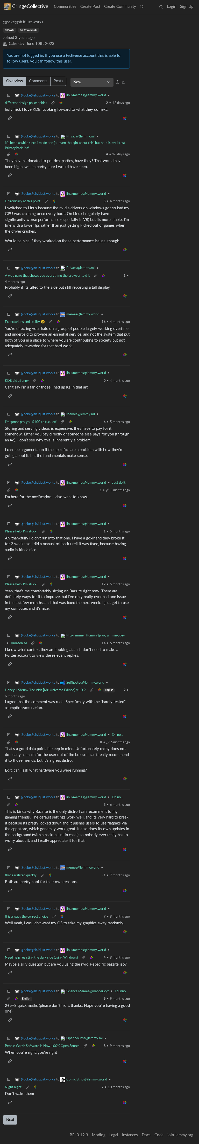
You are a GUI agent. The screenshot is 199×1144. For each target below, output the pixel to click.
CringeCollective (30, 6)
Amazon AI (19, 643)
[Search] (161, 7)
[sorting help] (117, 82)
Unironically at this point (22, 201)
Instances (130, 1135)
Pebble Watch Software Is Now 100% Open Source (42, 1046)
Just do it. (119, 482)
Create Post (90, 7)
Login (171, 7)
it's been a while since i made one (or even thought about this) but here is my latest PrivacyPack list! (65, 145)
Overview (14, 81)
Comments (38, 81)
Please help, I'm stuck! (21, 531)
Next (10, 1120)
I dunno (120, 991)
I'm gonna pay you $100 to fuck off (30, 422)
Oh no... (117, 735)
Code (159, 1135)
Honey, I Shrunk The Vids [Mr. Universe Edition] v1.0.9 (45, 690)
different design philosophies (26, 103)
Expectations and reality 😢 (25, 322)
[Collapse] (9, 95)
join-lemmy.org (180, 1135)
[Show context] (53, 103)
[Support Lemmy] (141, 7)
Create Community (120, 7)
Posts (58, 81)
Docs (146, 1135)
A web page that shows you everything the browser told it (47, 276)
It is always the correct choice (26, 916)
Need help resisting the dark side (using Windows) (41, 957)
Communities (65, 7)
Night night (13, 1087)
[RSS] (123, 82)
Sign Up (186, 7)
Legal (113, 1135)
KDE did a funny (17, 381)
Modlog (98, 1135)
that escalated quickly (21, 875)
